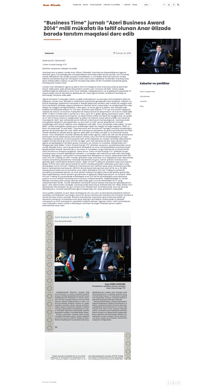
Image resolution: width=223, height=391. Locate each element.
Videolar (127, 4)
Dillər (146, 5)
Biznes (85, 4)
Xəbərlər (49, 53)
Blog (141, 106)
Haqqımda (77, 4)
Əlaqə (134, 4)
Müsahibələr (145, 96)
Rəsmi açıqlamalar (147, 91)
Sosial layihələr (96, 4)
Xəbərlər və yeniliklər (112, 4)
